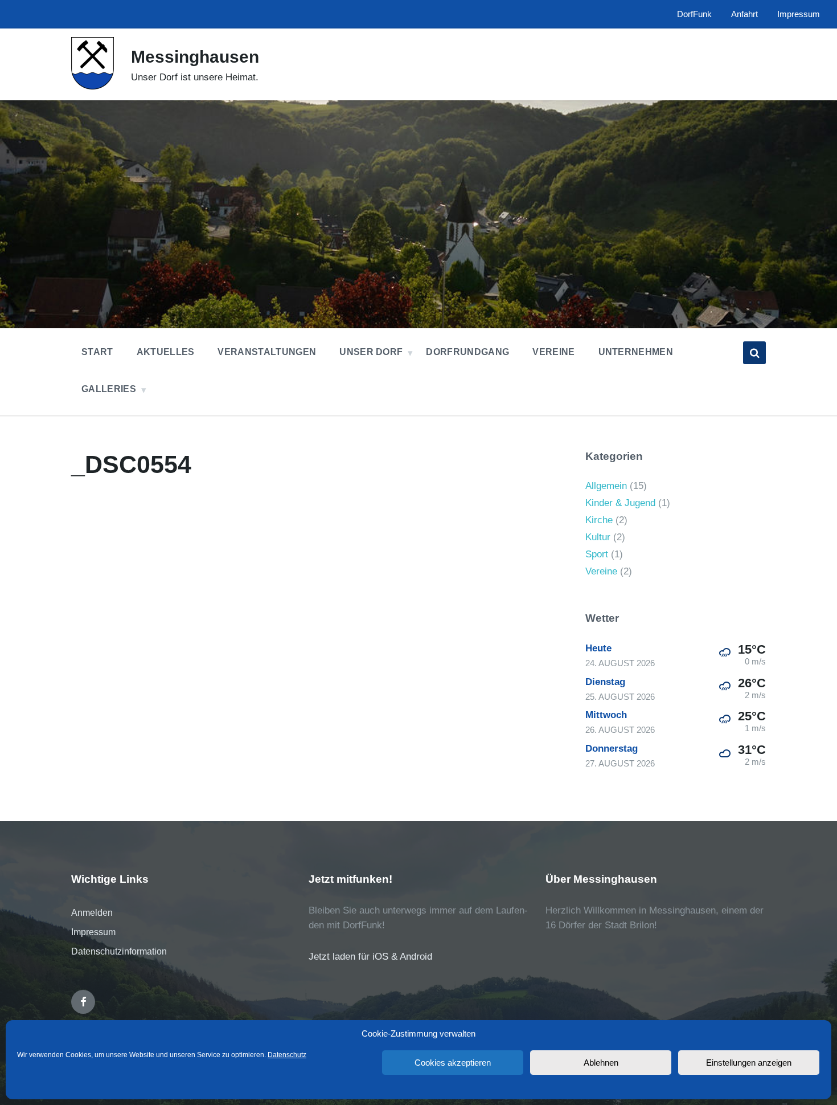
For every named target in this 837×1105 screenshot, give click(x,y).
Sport (596, 554)
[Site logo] (92, 86)
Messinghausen (195, 56)
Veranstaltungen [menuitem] (267, 352)
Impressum (93, 932)
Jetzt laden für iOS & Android (370, 956)
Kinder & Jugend (620, 503)
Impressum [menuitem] (798, 14)
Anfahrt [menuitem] (744, 14)
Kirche (599, 520)
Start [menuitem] (97, 352)
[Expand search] (754, 352)
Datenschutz (287, 1055)
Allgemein (606, 485)
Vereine (601, 571)
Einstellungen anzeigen (748, 1062)
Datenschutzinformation (119, 951)
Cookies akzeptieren (453, 1062)
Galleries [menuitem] (108, 389)
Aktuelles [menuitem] (166, 352)
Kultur (597, 537)
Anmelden (92, 913)
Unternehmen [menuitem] (636, 352)
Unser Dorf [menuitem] (371, 352)
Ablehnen (601, 1062)
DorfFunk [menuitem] (694, 14)
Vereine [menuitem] (553, 352)
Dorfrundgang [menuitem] (467, 352)
